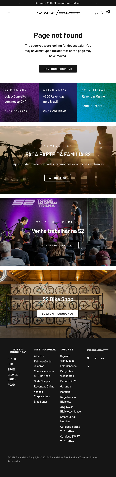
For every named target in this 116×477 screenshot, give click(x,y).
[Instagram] (97, 358)
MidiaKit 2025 (68, 381)
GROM (11, 369)
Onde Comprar (43, 381)
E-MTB (12, 358)
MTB (10, 364)
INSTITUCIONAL (45, 349)
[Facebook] (90, 358)
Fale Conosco (68, 366)
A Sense (39, 356)
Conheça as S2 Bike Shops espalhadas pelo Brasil (57, 3)
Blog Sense (41, 401)
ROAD (11, 384)
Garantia (65, 386)
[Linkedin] (90, 366)
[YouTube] (104, 358)
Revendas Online (44, 386)
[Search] (102, 13)
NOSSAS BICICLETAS (18, 351)
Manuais (65, 391)
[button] (57, 177)
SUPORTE (66, 349)
